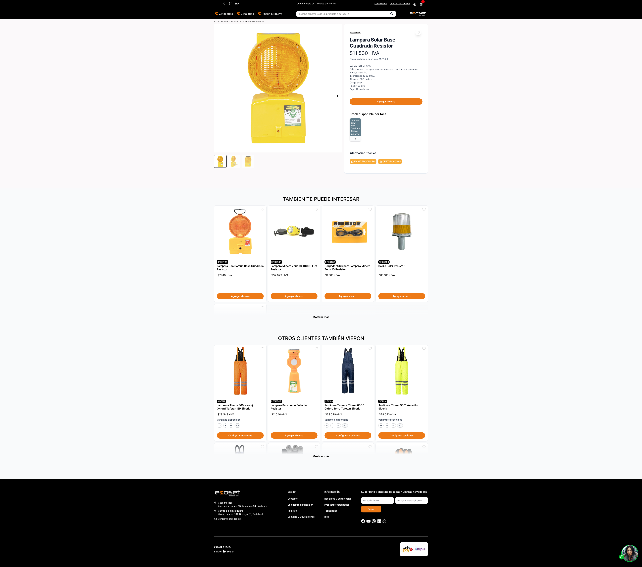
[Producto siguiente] (338, 96)
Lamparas (226, 21)
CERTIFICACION (391, 161)
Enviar (371, 509)
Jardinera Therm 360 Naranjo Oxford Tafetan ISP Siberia (235, 406)
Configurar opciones (240, 435)
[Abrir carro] (421, 4)
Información (332, 491)
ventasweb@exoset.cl (230, 518)
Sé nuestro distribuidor (300, 504)
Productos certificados (336, 504)
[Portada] (417, 13)
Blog (326, 516)
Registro (292, 510)
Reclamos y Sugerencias (337, 498)
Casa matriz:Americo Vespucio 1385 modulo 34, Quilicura (242, 504)
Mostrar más (321, 317)
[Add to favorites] (418, 32)
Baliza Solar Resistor (391, 266)
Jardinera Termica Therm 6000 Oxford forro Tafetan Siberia (344, 406)
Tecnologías (331, 510)
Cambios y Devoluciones (301, 516)
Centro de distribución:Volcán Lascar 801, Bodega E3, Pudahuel (240, 512)
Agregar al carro (386, 101)
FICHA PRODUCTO (364, 161)
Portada (217, 21)
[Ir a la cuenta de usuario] (414, 4)
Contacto (293, 498)
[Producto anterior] (219, 96)
